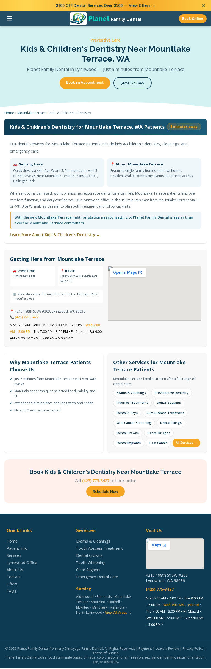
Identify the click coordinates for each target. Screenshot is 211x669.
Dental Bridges (159, 433)
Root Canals (158, 443)
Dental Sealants (169, 402)
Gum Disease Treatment (165, 413)
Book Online (192, 18)
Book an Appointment (85, 82)
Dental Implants (129, 443)
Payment (145, 648)
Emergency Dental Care (97, 576)
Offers (12, 584)
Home (9, 112)
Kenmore (117, 607)
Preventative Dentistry (171, 393)
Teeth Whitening (90, 562)
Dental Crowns (128, 433)
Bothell (114, 601)
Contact (14, 576)
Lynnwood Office (22, 562)
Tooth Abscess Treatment (99, 548)
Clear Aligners (88, 569)
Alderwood (85, 596)
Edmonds (104, 596)
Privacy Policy (192, 648)
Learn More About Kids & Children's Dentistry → (55, 234)
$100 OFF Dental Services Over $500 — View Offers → (105, 5)
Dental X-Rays (127, 413)
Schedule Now (105, 491)
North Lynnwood (89, 612)
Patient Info (17, 548)
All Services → (186, 442)
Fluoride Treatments (132, 402)
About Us (15, 569)
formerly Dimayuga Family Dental (76, 648)
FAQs (11, 591)
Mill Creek (99, 607)
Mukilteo (82, 607)
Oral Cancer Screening (134, 423)
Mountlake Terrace (31, 112)
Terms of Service (105, 653)
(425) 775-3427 (133, 82)
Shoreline (98, 601)
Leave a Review (167, 648)
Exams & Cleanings (131, 393)
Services (14, 555)
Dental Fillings (171, 423)
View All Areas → (118, 612)
